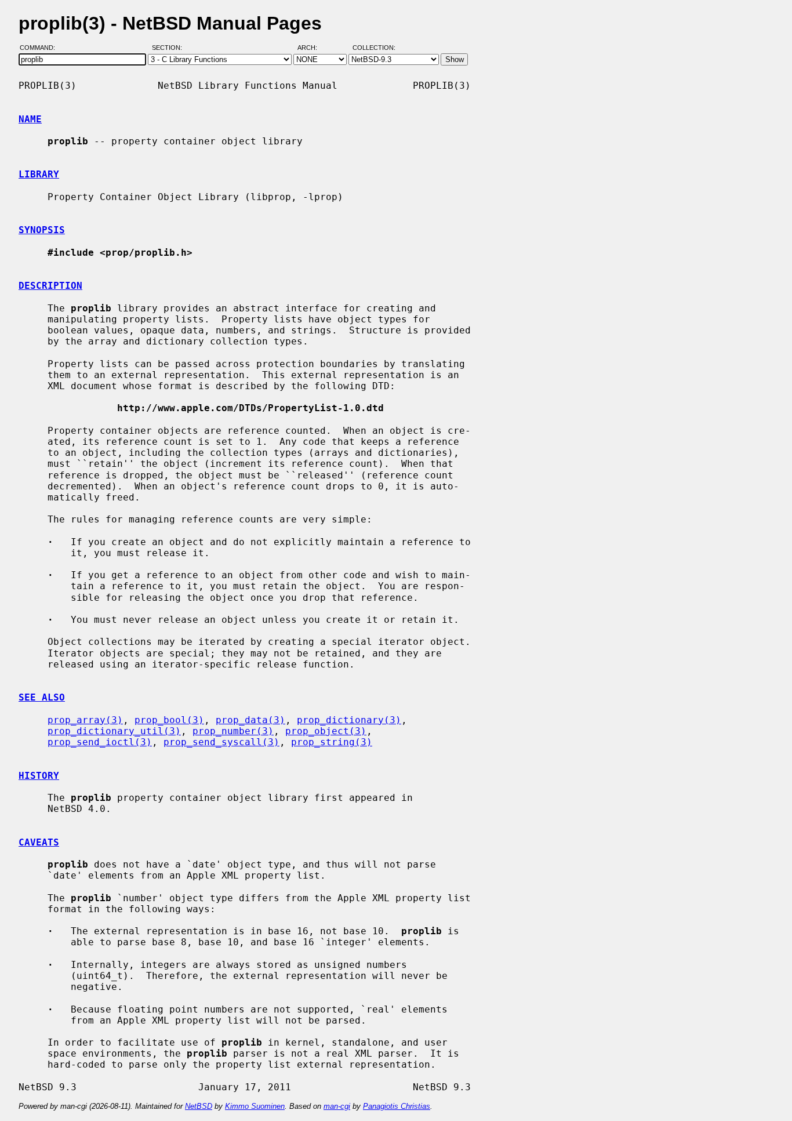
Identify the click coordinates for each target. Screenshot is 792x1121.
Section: (169, 48)
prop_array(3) (85, 719)
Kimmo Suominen (255, 1106)
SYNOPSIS (42, 229)
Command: (41, 48)
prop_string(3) (331, 742)
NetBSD (198, 1106)
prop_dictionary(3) (349, 719)
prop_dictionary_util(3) (114, 731)
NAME (30, 119)
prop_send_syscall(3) (221, 742)
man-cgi (337, 1106)
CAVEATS (39, 842)
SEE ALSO (42, 697)
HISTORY (39, 775)
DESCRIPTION (50, 285)
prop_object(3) (325, 731)
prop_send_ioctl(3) (100, 742)
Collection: (374, 48)
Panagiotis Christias (396, 1106)
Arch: (312, 48)
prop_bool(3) (169, 719)
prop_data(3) (250, 719)
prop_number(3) (233, 731)
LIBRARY (39, 174)
